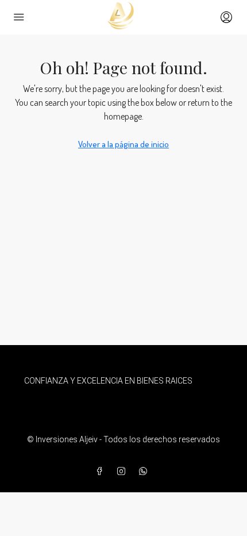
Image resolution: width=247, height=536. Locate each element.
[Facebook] (101, 471)
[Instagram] (123, 471)
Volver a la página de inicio (123, 144)
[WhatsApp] (145, 471)
